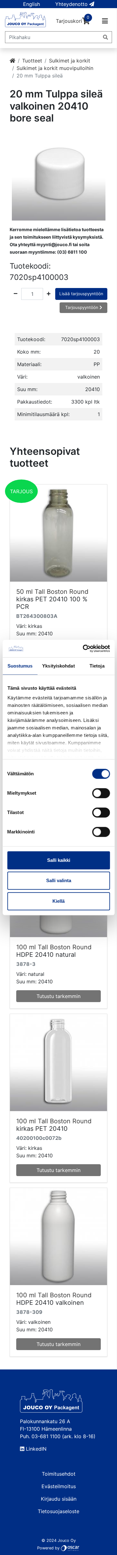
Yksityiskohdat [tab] (58, 665)
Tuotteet (32, 60)
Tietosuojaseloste (58, 1511)
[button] (31, 4)
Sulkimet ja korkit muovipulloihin (55, 68)
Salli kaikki (58, 860)
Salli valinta (58, 880)
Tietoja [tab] (97, 665)
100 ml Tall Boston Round (53, 947)
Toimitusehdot (59, 1474)
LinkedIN (35, 1449)
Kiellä (58, 901)
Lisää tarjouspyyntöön (81, 293)
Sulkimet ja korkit (69, 60)
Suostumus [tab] (20, 665)
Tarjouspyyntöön (82, 307)
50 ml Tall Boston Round (52, 591)
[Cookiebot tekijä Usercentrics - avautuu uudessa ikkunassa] (83, 648)
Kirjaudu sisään (58, 1499)
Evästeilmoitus (58, 1486)
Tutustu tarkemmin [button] (58, 996)
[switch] (101, 793)
